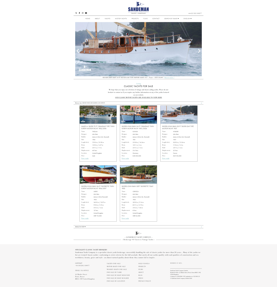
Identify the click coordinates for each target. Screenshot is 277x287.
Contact (156, 18)
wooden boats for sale (117, 269)
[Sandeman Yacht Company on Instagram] (83, 13)
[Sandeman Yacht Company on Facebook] (79, 13)
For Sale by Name (114, 272)
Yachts (107, 18)
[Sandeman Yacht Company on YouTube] (86, 13)
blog (140, 275)
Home (87, 18)
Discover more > (169, 78)
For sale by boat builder (118, 278)
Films (145, 18)
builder (94, 103)
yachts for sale (114, 264)
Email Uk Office (82, 271)
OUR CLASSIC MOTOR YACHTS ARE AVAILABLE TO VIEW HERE (138, 97)
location (101, 103)
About (97, 18)
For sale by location (116, 281)
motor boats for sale (116, 267)
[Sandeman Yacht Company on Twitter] (76, 13)
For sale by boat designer (118, 275)
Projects (135, 18)
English (187, 18)
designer (86, 103)
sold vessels (144, 264)
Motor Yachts (121, 18)
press (140, 278)
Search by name (171, 18)
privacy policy (144, 281)
